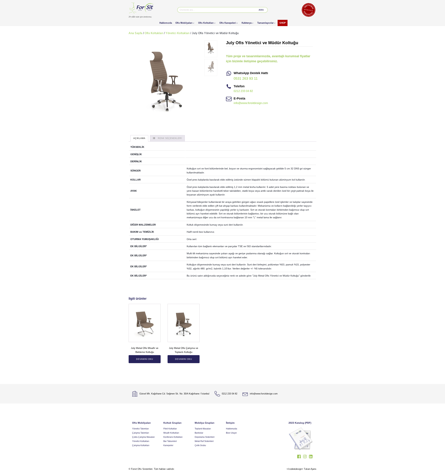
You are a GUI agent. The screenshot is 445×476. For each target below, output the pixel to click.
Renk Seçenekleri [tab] (170, 138)
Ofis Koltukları (154, 33)
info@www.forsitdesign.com (251, 103)
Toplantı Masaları (203, 428)
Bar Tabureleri (170, 441)
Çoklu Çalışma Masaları (143, 437)
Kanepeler (168, 445)
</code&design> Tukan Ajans (301, 469)
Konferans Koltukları (173, 437)
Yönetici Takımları (140, 428)
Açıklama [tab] (139, 138)
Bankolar (199, 433)
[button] (185, 23)
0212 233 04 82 (243, 91)
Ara (261, 10)
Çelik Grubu (200, 445)
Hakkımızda (231, 428)
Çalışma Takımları (140, 433)
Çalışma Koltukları (140, 445)
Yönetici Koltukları (177, 33)
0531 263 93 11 (246, 78)
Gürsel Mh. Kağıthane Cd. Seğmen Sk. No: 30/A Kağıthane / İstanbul (174, 393)
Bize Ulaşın (231, 433)
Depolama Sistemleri (205, 437)
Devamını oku (144, 359)
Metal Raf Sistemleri (204, 441)
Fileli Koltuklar (170, 428)
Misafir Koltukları (171, 433)
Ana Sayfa (135, 33)
